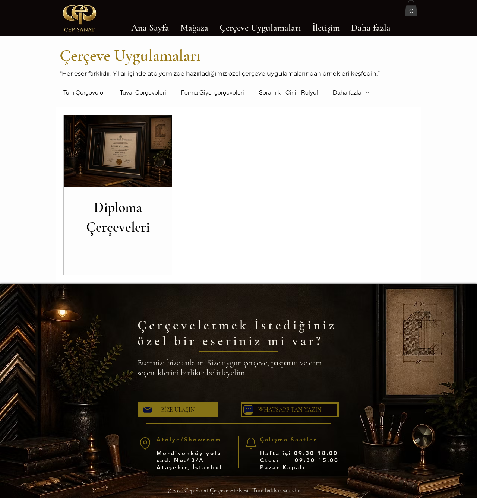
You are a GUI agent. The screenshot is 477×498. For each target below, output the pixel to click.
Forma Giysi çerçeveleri (212, 92)
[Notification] (250, 443)
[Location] (145, 443)
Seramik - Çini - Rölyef (288, 92)
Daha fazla (347, 92)
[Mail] (147, 410)
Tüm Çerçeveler (84, 92)
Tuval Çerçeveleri (143, 92)
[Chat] (248, 410)
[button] (411, 8)
